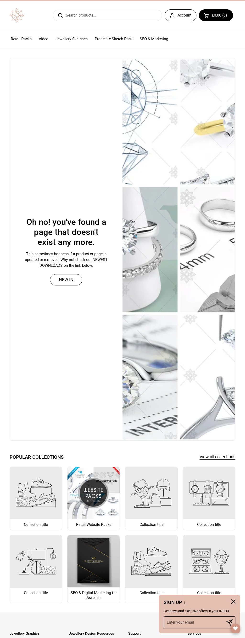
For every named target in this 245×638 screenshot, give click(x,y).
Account (184, 15)
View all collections (217, 456)
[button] (216, 15)
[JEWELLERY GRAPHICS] (17, 15)
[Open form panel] (235, 628)
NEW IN (66, 279)
